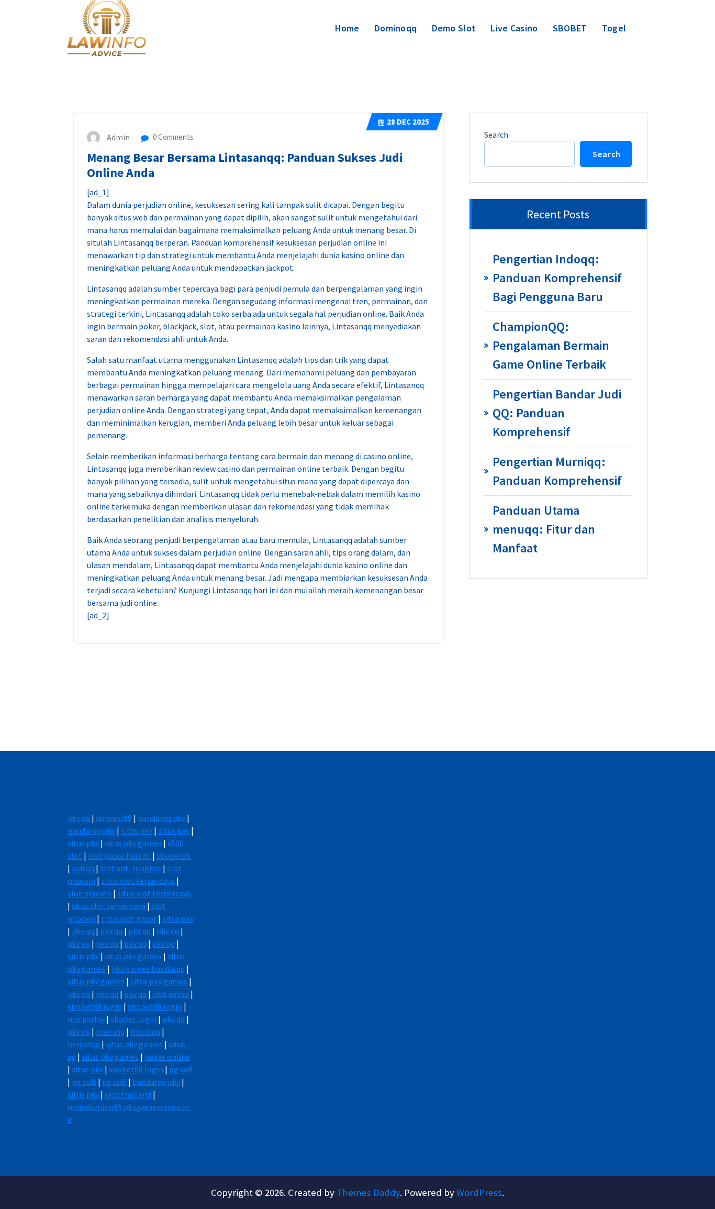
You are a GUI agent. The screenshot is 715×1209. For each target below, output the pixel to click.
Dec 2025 (408, 122)
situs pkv (136, 830)
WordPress (479, 1192)
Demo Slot (454, 28)
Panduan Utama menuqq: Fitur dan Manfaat (544, 529)
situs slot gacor (129, 918)
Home (347, 28)
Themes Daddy (368, 1192)
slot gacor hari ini (119, 855)
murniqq (145, 1031)
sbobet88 (174, 855)
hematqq (84, 1044)
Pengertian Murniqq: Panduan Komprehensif (557, 471)
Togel (614, 28)
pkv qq (79, 818)
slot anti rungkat (130, 868)
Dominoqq (395, 28)
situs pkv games (133, 843)
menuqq (110, 1031)
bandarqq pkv (161, 818)
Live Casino (514, 28)
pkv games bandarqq (148, 968)
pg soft (181, 1069)
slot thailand (128, 1094)
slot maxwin (89, 893)
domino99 (114, 818)
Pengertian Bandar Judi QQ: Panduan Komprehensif (557, 413)
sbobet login (133, 1019)
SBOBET (570, 28)
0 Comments (172, 137)
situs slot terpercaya (138, 880)
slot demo (170, 994)
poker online (167, 1056)
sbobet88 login (95, 1006)
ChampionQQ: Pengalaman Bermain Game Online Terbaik (551, 345)
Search (496, 134)
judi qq (83, 868)
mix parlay (86, 1019)
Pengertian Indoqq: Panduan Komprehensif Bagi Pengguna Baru (557, 278)
